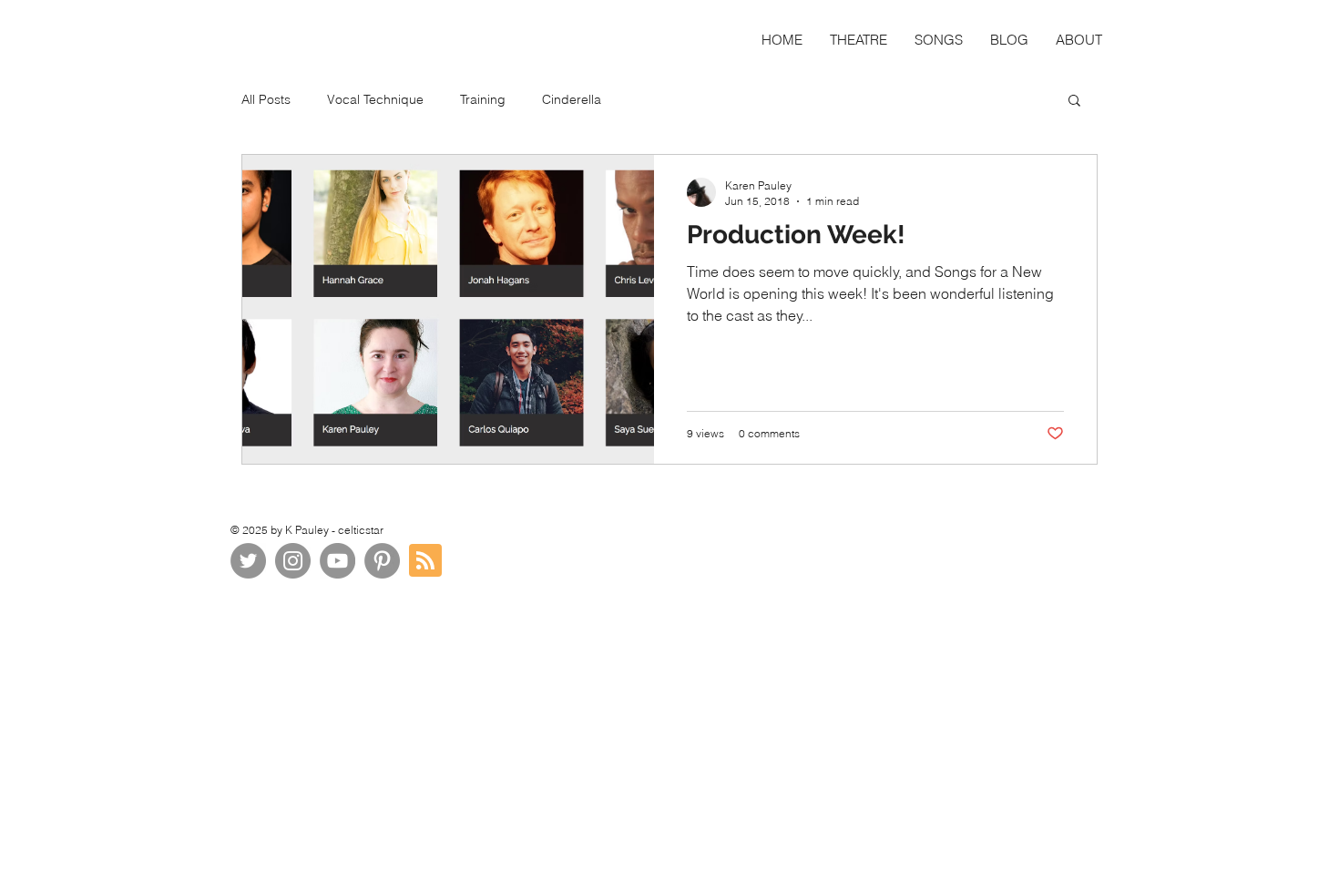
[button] (1074, 101)
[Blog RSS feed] (425, 561)
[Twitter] (248, 561)
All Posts (266, 99)
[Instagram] (293, 561)
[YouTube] (337, 561)
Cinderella (571, 99)
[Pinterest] (382, 561)
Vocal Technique (375, 99)
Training (483, 99)
